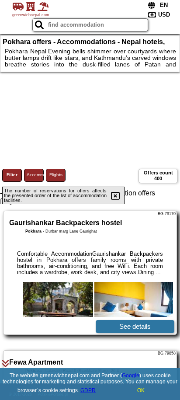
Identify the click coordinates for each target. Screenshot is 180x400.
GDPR (88, 390)
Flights (55, 174)
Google (130, 375)
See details (135, 326)
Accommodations (35, 174)
